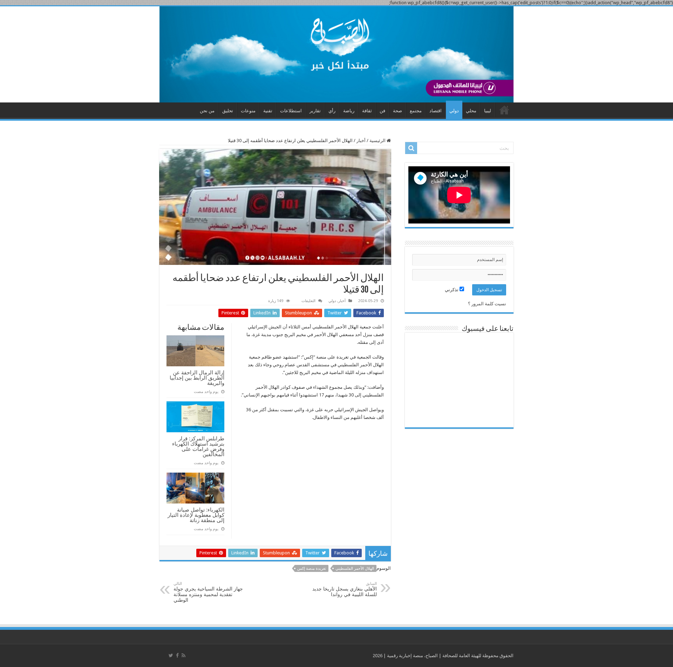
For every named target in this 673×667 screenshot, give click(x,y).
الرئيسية (378, 140)
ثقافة (367, 110)
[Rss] (183, 655)
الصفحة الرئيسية (504, 109)
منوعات (248, 110)
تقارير (315, 110)
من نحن (207, 110)
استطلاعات (291, 110)
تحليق (227, 110)
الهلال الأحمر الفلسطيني (354, 568)
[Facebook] (177, 655)
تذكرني (452, 289)
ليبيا (487, 110)
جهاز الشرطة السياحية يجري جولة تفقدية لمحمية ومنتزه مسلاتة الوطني (208, 592)
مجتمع (416, 110)
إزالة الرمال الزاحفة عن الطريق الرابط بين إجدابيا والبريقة (197, 377)
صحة (397, 110)
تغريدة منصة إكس (311, 568)
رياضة (348, 110)
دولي (454, 110)
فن (382, 110)
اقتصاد (435, 110)
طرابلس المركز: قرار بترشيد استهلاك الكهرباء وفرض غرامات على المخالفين (198, 446)
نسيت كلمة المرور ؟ (487, 303)
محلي (471, 110)
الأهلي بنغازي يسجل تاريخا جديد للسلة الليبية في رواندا (344, 589)
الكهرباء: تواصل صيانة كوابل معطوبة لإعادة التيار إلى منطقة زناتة (196, 515)
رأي (331, 110)
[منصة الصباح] (336, 54)
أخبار (361, 140)
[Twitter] (171, 655)
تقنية (267, 110)
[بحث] (411, 148)
